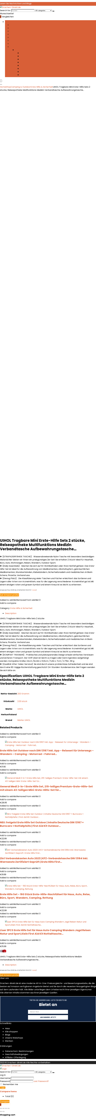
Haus (7, 1028)
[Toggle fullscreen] (3, 1108)
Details (34, 590)
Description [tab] (10, 613)
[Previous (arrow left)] (1, 1111)
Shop (8, 86)
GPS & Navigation (18, 40)
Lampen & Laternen (29, 59)
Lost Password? (41, 1081)
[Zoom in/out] (1, 1108)
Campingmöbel (17, 28)
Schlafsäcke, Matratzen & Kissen (36, 68)
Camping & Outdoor (21, 86)
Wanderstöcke (27, 71)
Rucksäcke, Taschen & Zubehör (35, 65)
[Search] (1, 84)
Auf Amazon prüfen (9, 594)
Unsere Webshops (14, 1037)
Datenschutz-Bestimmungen (19, 1051)
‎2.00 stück (22, 701)
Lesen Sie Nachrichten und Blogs (16, 3)
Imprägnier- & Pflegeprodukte (35, 53)
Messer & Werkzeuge (30, 62)
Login (3, 1088)
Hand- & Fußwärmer (20, 43)
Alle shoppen (11, 1031)
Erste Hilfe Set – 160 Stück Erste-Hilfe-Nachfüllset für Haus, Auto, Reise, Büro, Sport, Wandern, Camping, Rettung (45, 896)
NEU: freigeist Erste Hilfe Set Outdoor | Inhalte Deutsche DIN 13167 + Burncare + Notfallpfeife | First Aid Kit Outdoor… (42, 824)
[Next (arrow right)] (3, 1111)
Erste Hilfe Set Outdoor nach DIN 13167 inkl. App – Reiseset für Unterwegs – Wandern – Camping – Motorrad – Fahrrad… (47, 752)
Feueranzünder (17, 34)
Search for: (5, 10)
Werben (9, 1041)
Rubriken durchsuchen (16, 21)
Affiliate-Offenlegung (15, 1057)
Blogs (7, 1034)
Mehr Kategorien (18, 46)
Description (10, 964)
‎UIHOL (20, 708)
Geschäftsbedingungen (16, 1054)
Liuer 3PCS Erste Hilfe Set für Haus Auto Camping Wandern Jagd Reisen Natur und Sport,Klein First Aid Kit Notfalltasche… (45, 931)
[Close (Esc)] (9, 1108)
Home (3, 86)
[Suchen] (53, 1072)
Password (5, 1081)
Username (5, 1078)
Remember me (10, 1084)
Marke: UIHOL (23, 720)
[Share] (6, 1108)
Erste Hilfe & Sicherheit (21, 31)
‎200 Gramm (23, 693)
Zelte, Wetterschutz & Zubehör (35, 74)
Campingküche (17, 24)
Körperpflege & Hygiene (32, 56)
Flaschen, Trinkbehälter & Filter (25, 37)
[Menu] (1, 80)
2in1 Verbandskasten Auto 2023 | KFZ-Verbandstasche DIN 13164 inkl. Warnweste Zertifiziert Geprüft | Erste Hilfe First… (44, 860)
